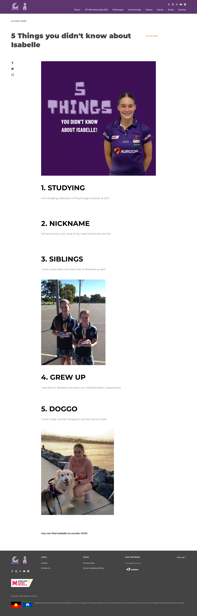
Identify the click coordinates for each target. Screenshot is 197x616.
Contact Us (45, 568)
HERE (84, 533)
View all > (181, 557)
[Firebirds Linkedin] (185, 5)
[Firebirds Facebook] (169, 5)
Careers (44, 563)
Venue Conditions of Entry (93, 568)
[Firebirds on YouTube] (181, 5)
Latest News (20, 21)
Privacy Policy (89, 563)
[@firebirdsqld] (173, 5)
